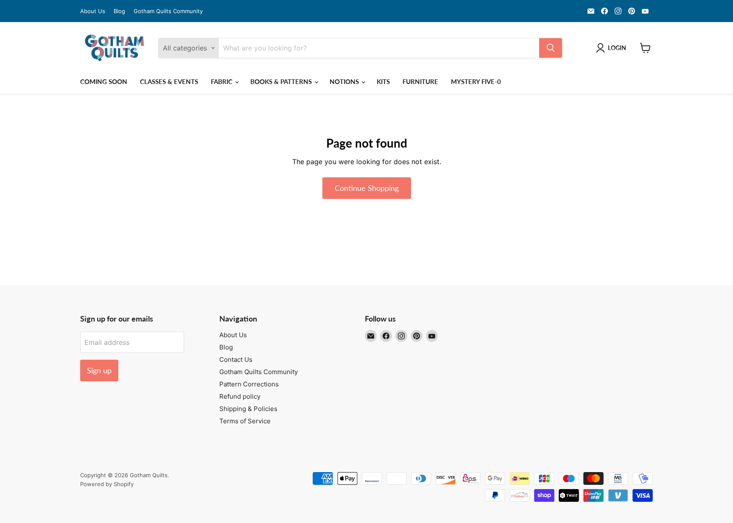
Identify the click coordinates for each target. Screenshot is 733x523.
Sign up (99, 370)
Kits (383, 81)
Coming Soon (103, 81)
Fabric (222, 81)
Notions (345, 81)
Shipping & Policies (248, 409)
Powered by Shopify (107, 484)
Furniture (420, 81)
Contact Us (235, 359)
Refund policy (239, 396)
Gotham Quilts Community (168, 11)
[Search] (550, 48)
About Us (92, 11)
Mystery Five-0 (476, 81)
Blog (119, 11)
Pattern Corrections (249, 384)
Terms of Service (245, 421)
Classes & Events (169, 81)
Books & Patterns (281, 81)
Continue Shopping (367, 188)
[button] (612, 48)
